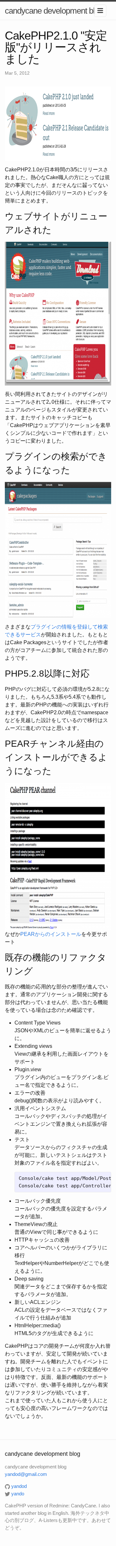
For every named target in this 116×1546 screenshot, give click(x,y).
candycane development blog (54, 11)
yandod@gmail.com (26, 1474)
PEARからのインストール (50, 934)
